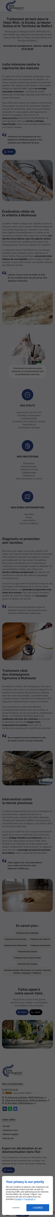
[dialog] (27, 1195)
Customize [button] (16, 1208)
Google (18, 1199)
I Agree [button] (38, 1207)
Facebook (28, 1199)
